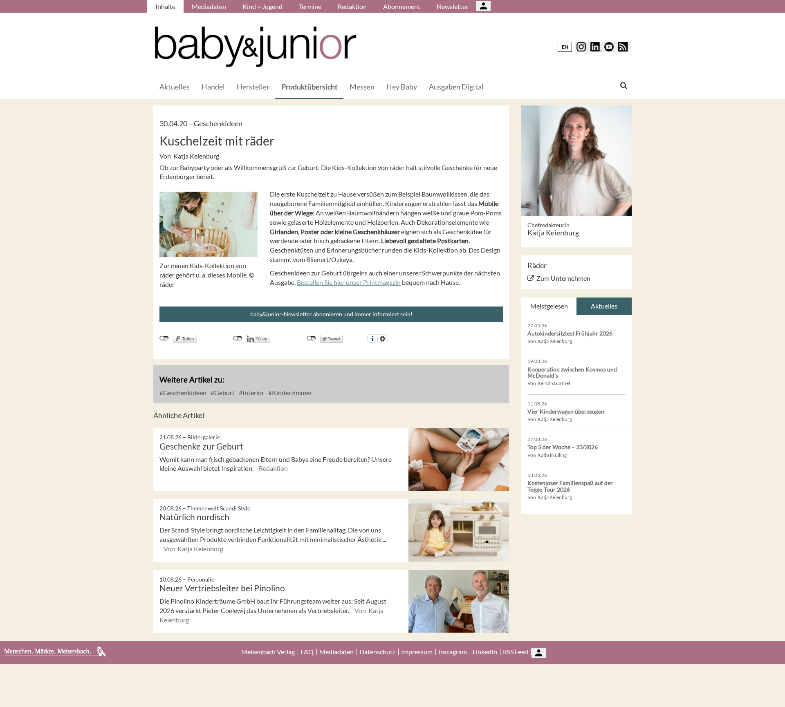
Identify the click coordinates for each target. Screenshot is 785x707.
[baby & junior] (255, 47)
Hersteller (253, 86)
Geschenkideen (184, 392)
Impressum (417, 652)
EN (565, 47)
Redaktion (352, 6)
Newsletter (452, 6)
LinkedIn (485, 652)
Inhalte (165, 6)
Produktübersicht (309, 86)
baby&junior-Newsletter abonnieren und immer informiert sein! (331, 314)
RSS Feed (515, 652)
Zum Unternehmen (563, 278)
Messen (362, 86)
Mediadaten (209, 6)
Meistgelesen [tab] (549, 306)
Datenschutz (377, 652)
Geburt (224, 392)
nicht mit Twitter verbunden (311, 338)
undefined (237, 338)
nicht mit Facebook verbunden (164, 338)
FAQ (307, 652)
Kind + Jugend (262, 6)
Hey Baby (401, 86)
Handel (213, 86)
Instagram (452, 652)
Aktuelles (174, 86)
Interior (252, 392)
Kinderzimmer (291, 392)
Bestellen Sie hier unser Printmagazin (349, 282)
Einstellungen (382, 338)
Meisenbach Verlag (268, 652)
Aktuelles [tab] (604, 306)
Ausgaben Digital (456, 86)
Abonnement (401, 6)
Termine (310, 6)
